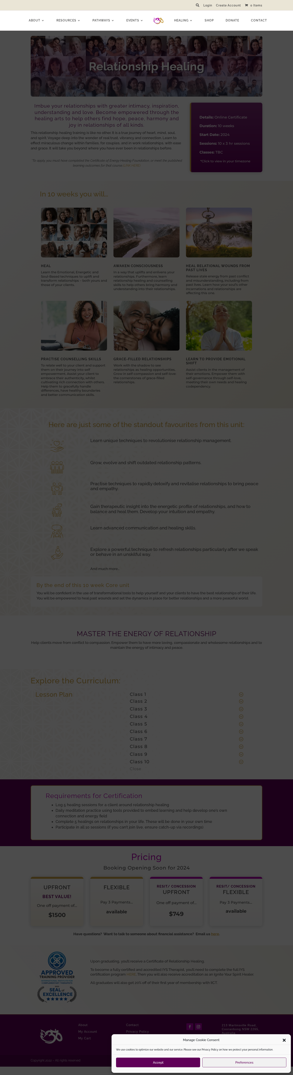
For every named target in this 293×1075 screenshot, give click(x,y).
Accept (158, 1062)
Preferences (244, 1062)
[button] (284, 1040)
